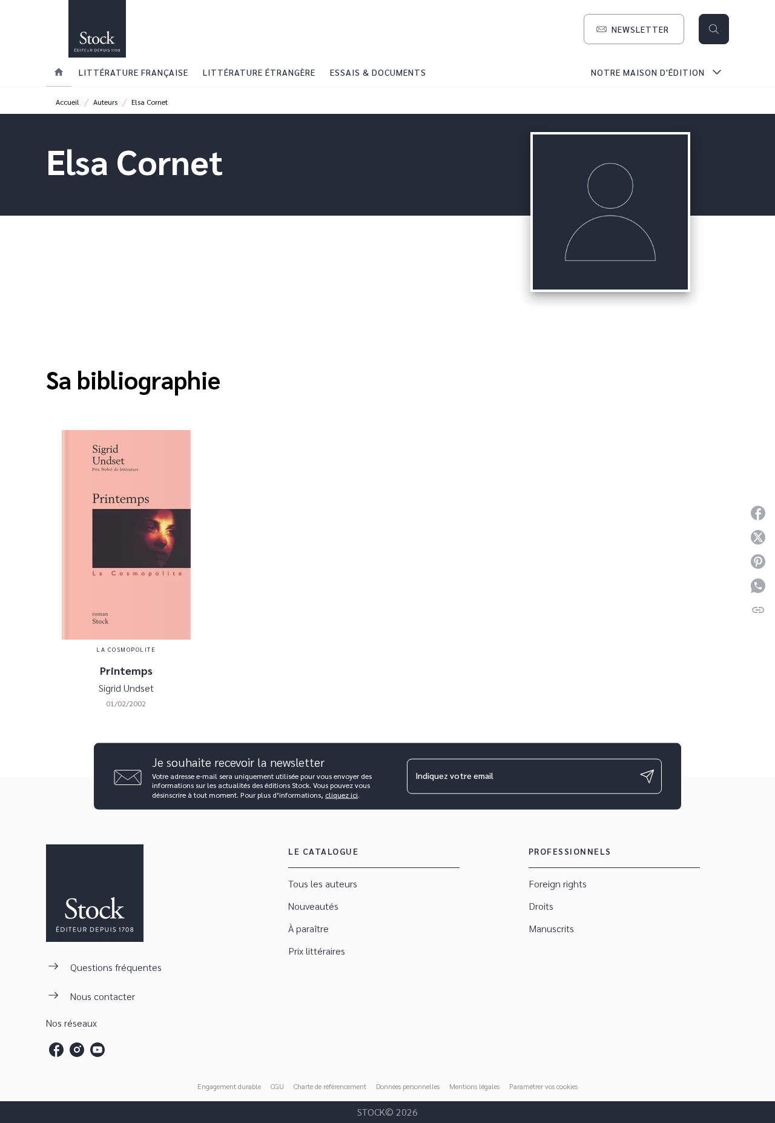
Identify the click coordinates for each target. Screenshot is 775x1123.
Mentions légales (474, 1086)
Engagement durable (229, 1086)
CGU (277, 1086)
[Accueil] (97, 29)
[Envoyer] (647, 776)
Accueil (67, 102)
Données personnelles (408, 1086)
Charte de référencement (330, 1086)
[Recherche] (714, 29)
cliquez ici (341, 795)
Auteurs (105, 102)
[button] (634, 29)
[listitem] (56, 1049)
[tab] (58, 72)
